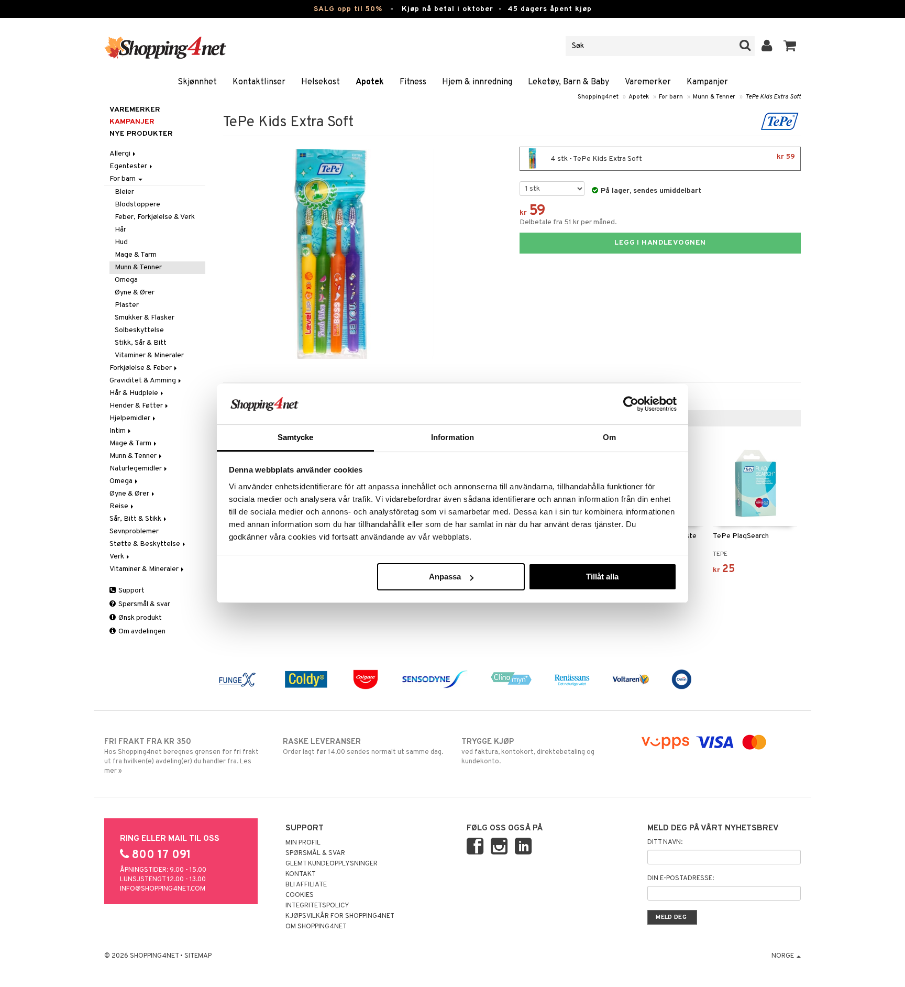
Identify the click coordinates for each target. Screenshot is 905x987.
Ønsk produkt (139, 617)
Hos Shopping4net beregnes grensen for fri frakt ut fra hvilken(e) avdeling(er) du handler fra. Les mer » (181, 756)
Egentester (129, 166)
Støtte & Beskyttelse (145, 544)
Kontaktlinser (259, 82)
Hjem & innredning (477, 82)
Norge (783, 956)
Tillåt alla (602, 576)
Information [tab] (452, 437)
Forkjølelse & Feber (141, 368)
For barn (671, 97)
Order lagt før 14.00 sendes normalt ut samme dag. (363, 746)
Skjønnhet (197, 82)
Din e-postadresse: (680, 878)
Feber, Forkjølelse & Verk (155, 217)
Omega (126, 280)
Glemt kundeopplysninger (331, 864)
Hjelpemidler (130, 418)
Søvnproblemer (134, 531)
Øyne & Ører (134, 292)
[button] (790, 46)
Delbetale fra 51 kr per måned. (568, 222)
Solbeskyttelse (139, 330)
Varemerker (648, 82)
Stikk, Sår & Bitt (141, 342)
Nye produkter (141, 133)
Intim (118, 430)
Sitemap (198, 956)
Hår (120, 229)
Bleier (124, 192)
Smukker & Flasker (144, 317)
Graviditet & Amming (143, 380)
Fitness (413, 82)
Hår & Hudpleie (134, 393)
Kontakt (300, 874)
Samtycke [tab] (296, 437)
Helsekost (320, 82)
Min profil (303, 843)
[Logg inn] (767, 46)
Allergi (120, 153)
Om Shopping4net (316, 927)
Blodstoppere (137, 204)
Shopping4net (598, 97)
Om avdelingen (141, 631)
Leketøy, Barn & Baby (568, 82)
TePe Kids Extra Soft (773, 97)
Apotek (370, 82)
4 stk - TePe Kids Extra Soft (672, 157)
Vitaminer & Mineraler (149, 355)
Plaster (127, 305)
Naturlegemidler (136, 468)
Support (131, 590)
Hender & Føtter (136, 405)
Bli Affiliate (306, 885)
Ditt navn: (664, 842)
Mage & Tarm (136, 254)
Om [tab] (609, 437)
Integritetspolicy (317, 906)
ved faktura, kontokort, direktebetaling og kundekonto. (527, 751)
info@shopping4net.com (162, 889)
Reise (119, 506)
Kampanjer (707, 82)
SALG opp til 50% (348, 9)
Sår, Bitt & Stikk (136, 518)
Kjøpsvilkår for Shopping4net (339, 916)
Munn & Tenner (714, 97)
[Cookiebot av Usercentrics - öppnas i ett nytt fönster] (631, 404)
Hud (121, 242)
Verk (117, 556)
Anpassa (445, 576)
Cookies (299, 895)
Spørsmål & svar (143, 604)
